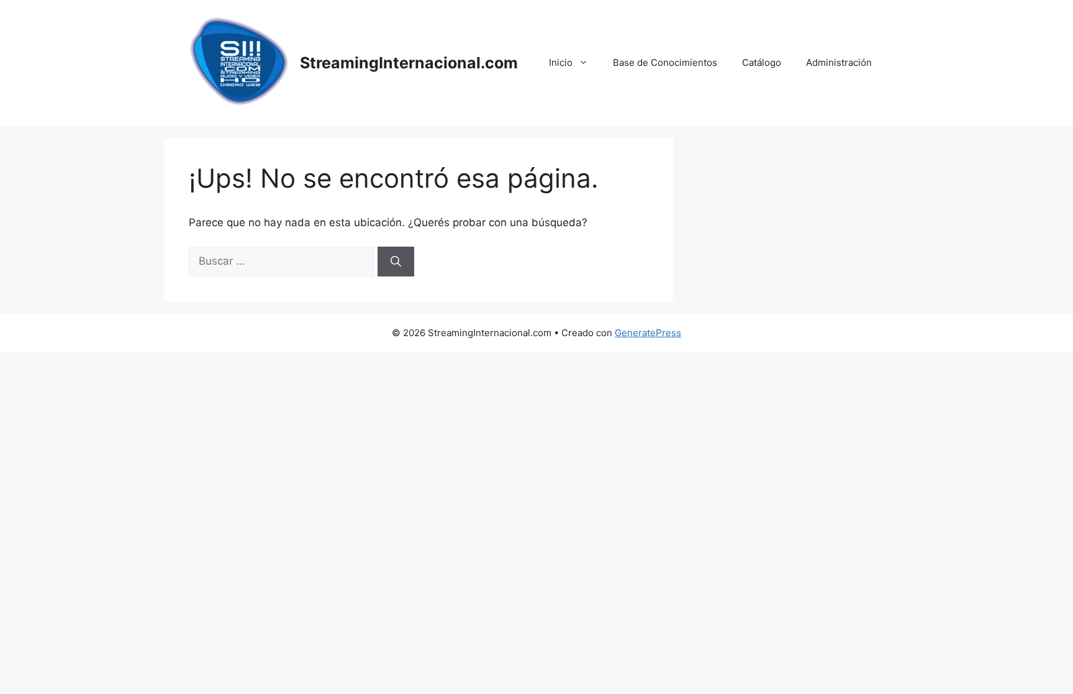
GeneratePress (648, 333)
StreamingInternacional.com (409, 62)
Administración (839, 62)
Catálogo (761, 62)
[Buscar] (396, 261)
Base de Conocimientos (665, 62)
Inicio (561, 62)
